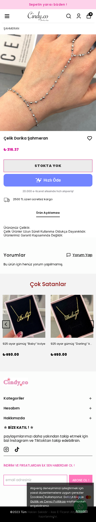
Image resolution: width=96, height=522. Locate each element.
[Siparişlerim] (78, 16)
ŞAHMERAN (11, 28)
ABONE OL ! (80, 480)
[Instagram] (6, 449)
